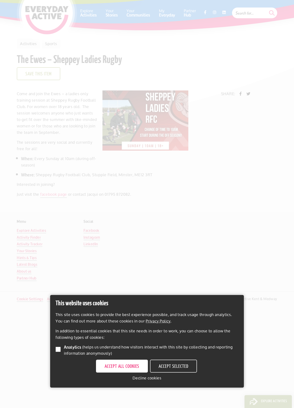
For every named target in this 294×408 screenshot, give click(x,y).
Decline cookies (147, 378)
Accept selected (173, 366)
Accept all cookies (122, 366)
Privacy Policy (158, 321)
